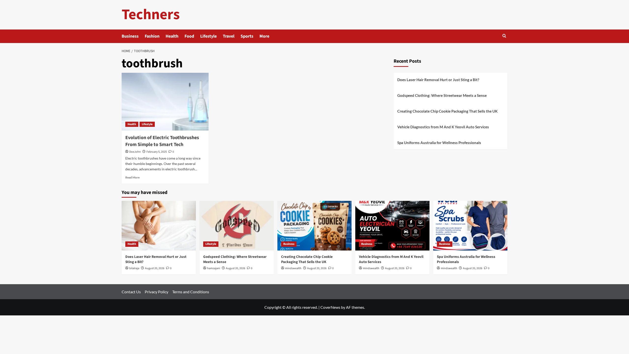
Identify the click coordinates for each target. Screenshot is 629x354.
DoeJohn (135, 152)
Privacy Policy (156, 291)
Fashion (152, 36)
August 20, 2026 (154, 268)
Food (189, 36)
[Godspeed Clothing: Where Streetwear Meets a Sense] (237, 225)
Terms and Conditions (190, 291)
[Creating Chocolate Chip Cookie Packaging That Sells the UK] (314, 225)
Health (172, 36)
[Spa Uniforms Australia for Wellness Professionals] (470, 225)
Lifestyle (208, 36)
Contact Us (131, 291)
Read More (132, 177)
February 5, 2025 (156, 152)
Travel (228, 36)
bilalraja (134, 268)
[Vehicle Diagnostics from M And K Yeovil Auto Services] (392, 225)
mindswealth (293, 268)
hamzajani (213, 268)
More (264, 36)
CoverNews (330, 307)
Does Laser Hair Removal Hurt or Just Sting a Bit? (438, 79)
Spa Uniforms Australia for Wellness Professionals (439, 142)
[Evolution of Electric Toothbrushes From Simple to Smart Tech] (165, 102)
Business (130, 36)
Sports (247, 36)
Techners (151, 14)
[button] (504, 36)
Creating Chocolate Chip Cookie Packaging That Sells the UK (447, 111)
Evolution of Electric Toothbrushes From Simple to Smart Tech (162, 141)
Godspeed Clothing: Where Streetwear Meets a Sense (442, 95)
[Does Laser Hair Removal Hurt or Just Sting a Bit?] (159, 225)
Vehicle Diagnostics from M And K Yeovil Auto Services (443, 127)
